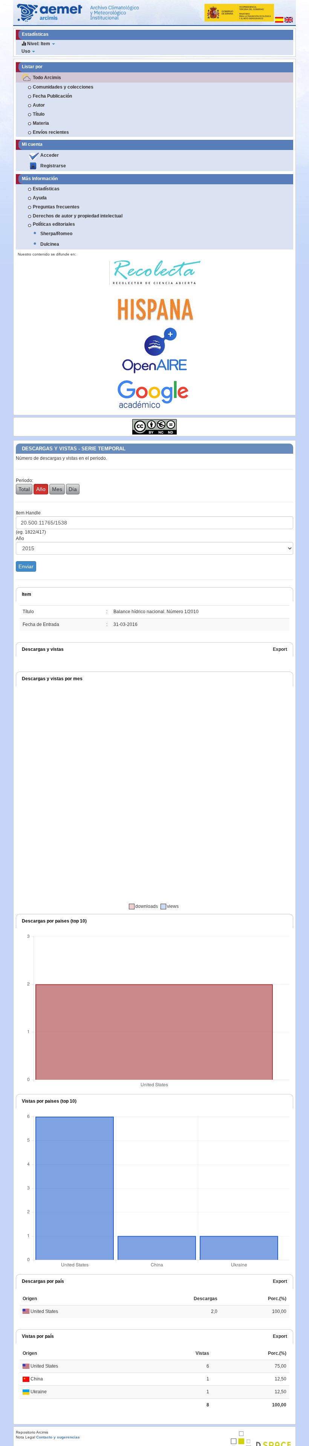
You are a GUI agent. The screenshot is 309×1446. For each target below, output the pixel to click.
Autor (39, 105)
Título (38, 114)
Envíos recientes (51, 132)
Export (280, 649)
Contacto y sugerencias (58, 1437)
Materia (41, 123)
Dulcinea (49, 244)
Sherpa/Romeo (56, 233)
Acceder (49, 155)
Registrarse (53, 165)
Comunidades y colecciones (63, 87)
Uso (26, 51)
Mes (57, 489)
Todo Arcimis (47, 77)
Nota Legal (25, 1437)
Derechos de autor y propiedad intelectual (77, 216)
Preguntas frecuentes (56, 207)
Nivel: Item (38, 43)
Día (73, 489)
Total (24, 489)
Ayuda (40, 197)
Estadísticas (46, 188)
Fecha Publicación (52, 96)
